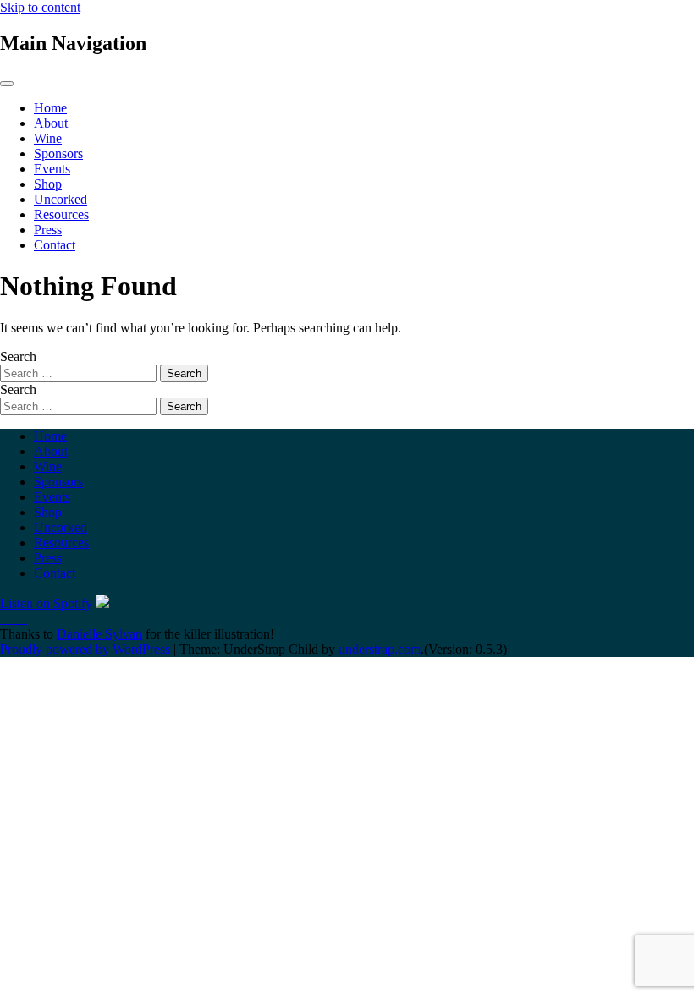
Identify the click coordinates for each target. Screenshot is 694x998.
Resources (61, 214)
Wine (48, 138)
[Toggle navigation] (7, 83)
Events (52, 169)
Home (50, 108)
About (51, 123)
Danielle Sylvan (99, 634)
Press (48, 229)
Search (18, 356)
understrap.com (380, 649)
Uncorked (60, 199)
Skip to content (40, 7)
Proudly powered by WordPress (85, 649)
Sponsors (58, 153)
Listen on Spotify (46, 603)
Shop (48, 184)
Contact (54, 245)
